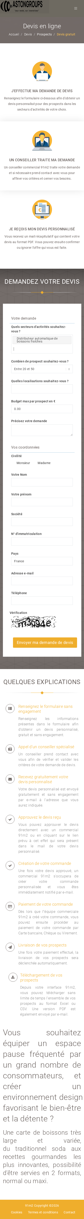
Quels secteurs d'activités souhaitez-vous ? (38, 329)
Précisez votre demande (29, 421)
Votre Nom (19, 474)
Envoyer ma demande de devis (45, 642)
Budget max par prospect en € (33, 401)
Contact (69, 1212)
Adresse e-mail (22, 573)
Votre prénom (21, 494)
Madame (44, 463)
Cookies (16, 1212)
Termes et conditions (43, 1212)
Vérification (18, 613)
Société (16, 514)
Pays (14, 553)
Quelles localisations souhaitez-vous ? (40, 381)
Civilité (16, 456)
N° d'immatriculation (26, 534)
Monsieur (23, 463)
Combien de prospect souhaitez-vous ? (40, 361)
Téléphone (19, 593)
